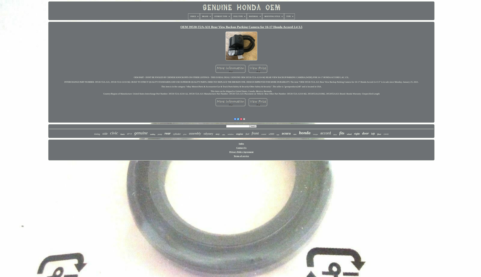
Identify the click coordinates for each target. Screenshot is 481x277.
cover (386, 134)
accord (325, 133)
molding (152, 134)
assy (218, 134)
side (105, 133)
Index (241, 144)
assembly (195, 133)
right (357, 133)
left (373, 133)
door (365, 133)
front (255, 133)
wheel (349, 134)
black (123, 134)
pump (160, 134)
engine (239, 133)
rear (168, 133)
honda (305, 132)
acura (286, 133)
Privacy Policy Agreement (241, 152)
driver (335, 134)
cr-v (129, 133)
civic (114, 133)
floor (379, 134)
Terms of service (241, 156)
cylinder (177, 134)
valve (294, 134)
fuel (247, 134)
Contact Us (241, 148)
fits (341, 133)
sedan (223, 134)
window (231, 134)
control (263, 134)
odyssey (208, 133)
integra (315, 134)
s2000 (271, 134)
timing (97, 134)
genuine (141, 133)
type (278, 134)
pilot (185, 134)
